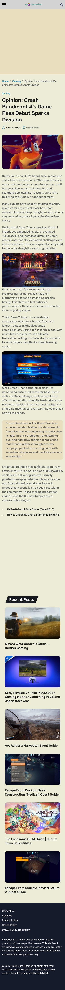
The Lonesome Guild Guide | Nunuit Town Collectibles (31, 841)
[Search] (61, 4)
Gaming (6, 93)
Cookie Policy (9, 925)
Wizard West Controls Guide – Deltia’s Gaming (27, 646)
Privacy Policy (10, 920)
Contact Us (8, 911)
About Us (7, 915)
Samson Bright (13, 127)
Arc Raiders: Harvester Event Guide (31, 746)
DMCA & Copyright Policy (16, 929)
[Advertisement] (32, 41)
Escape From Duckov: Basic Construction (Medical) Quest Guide (32, 792)
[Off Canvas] (4, 4)
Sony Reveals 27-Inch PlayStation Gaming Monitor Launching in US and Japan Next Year (32, 697)
